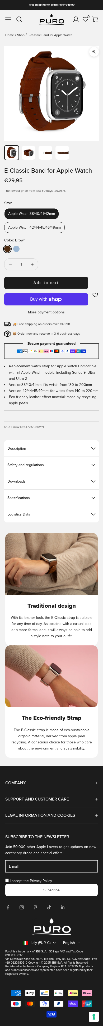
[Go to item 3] (45, 152)
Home (9, 35)
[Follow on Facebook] (8, 907)
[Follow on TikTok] (49, 907)
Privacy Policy (41, 881)
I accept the (31, 881)
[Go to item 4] (62, 152)
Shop (21, 35)
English (69, 942)
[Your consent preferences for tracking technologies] (94, 1017)
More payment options (46, 312)
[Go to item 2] (28, 152)
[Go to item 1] (11, 152)
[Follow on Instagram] (21, 907)
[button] (95, 295)
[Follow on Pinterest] (35, 907)
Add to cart (46, 282)
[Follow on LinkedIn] (62, 907)
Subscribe (51, 890)
